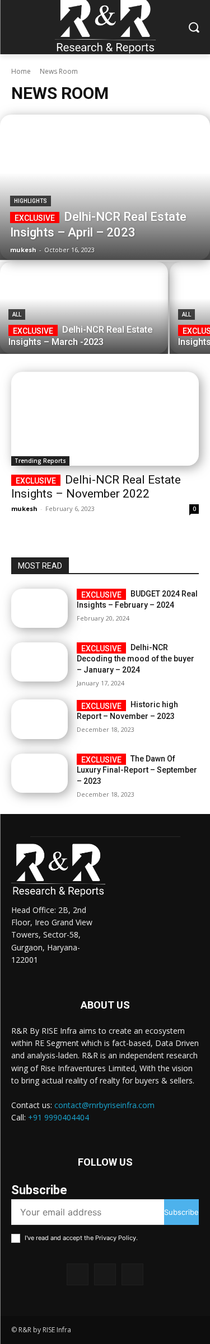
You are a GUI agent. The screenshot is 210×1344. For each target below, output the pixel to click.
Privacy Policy (115, 1238)
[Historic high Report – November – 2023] (39, 719)
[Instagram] (105, 1274)
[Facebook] (77, 1274)
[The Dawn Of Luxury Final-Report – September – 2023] (39, 773)
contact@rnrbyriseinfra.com (104, 1105)
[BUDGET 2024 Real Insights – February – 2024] (39, 608)
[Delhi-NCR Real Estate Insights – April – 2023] (105, 187)
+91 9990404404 (58, 1117)
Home (21, 71)
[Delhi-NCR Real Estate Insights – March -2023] (84, 308)
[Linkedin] (132, 1274)
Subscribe (181, 1212)
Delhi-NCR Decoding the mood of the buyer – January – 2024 (135, 658)
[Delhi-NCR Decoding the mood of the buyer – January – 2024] (39, 662)
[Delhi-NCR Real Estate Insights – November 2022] (105, 419)
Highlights (30, 201)
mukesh (24, 508)
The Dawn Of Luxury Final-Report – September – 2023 (137, 769)
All (16, 314)
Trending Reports (40, 461)
